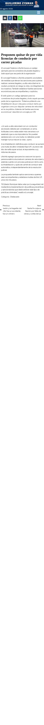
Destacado (14, 197)
